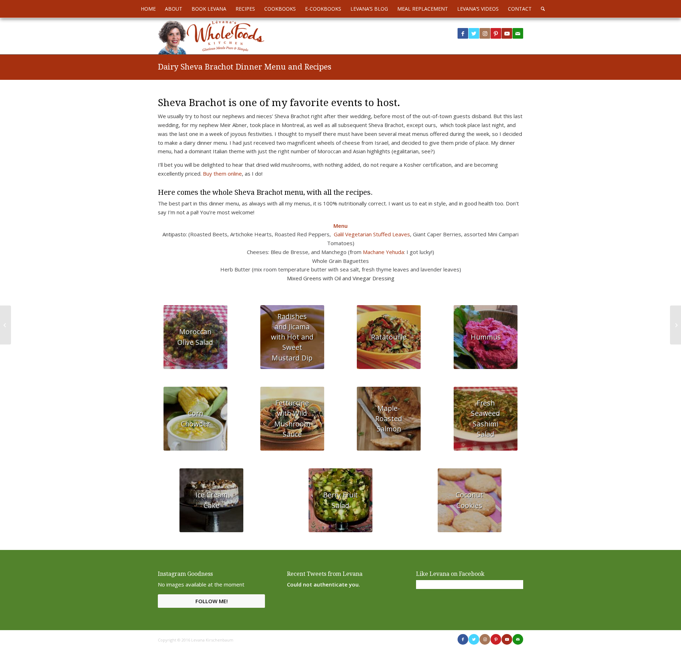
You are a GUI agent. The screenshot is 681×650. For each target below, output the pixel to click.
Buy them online (221, 173)
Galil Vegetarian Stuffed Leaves (372, 234)
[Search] (540, 9)
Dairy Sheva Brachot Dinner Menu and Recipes (244, 66)
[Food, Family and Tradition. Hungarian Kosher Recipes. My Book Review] (5, 325)
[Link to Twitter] (474, 33)
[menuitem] (148, 9)
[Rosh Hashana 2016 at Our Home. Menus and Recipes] (675, 325)
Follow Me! (211, 601)
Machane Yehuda (383, 251)
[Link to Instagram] (485, 33)
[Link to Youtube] (507, 33)
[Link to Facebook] (463, 33)
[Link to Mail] (518, 33)
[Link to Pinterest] (496, 33)
